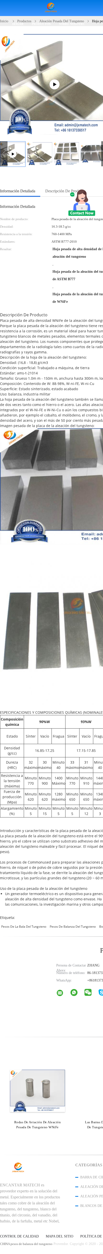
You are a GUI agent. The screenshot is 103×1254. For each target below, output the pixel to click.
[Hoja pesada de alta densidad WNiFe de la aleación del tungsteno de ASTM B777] (39, 153)
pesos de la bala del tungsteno (23, 926)
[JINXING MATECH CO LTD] (63, 994)
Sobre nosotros (71, 24)
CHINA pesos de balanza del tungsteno (26, 1244)
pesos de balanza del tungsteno (73, 926)
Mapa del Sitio (59, 1236)
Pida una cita (35, 40)
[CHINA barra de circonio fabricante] (51, 8)
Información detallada (17, 191)
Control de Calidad (19, 1236)
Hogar (18, 24)
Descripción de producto (65, 191)
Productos (41, 24)
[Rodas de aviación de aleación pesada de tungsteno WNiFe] (37, 1090)
